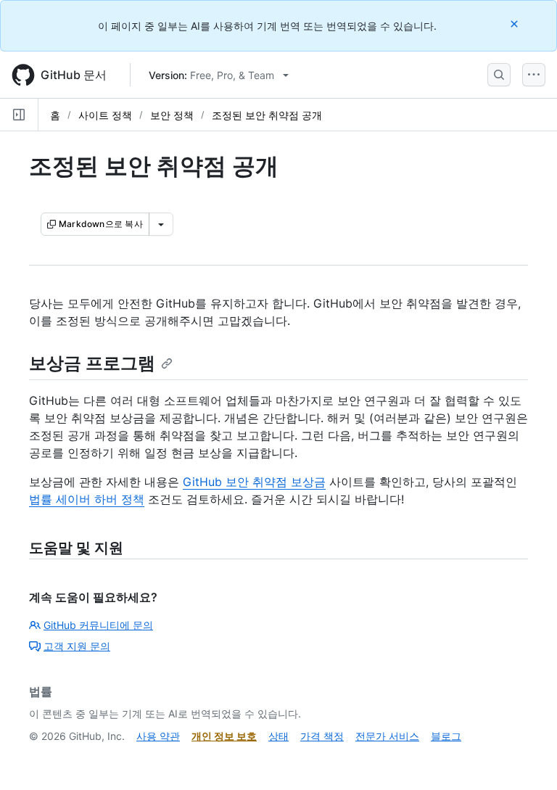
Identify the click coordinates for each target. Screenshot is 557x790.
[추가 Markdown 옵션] (161, 224)
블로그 (446, 736)
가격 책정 (322, 736)
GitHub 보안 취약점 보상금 (254, 481)
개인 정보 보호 (224, 736)
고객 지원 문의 (77, 646)
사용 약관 (158, 736)
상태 (278, 736)
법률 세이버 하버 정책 (86, 499)
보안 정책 (172, 115)
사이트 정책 (105, 115)
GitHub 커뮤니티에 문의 (98, 625)
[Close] (515, 23)
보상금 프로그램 (92, 363)
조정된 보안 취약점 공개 (267, 115)
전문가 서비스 (387, 736)
